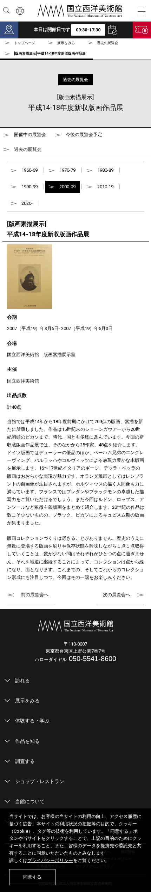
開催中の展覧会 (30, 134)
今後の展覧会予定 (84, 134)
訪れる (22, 680)
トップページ (24, 43)
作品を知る (27, 741)
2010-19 (105, 186)
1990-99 (29, 186)
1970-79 (67, 170)
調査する (25, 761)
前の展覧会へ (34, 594)
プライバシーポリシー (50, 860)
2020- (27, 203)
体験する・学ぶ (32, 720)
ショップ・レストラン (39, 781)
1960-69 (29, 170)
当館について (30, 801)
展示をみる (27, 700)
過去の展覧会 (107, 43)
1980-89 (105, 170)
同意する (32, 877)
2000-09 (67, 186)
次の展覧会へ (116, 594)
